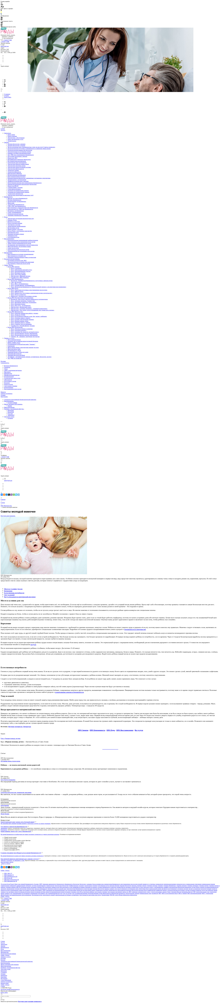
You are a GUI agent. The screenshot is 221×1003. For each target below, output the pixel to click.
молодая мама (5, 862)
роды (78, 892)
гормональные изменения (8, 885)
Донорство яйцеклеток (14, 172)
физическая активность (118, 893)
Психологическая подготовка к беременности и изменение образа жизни (29, 148)
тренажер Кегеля (176, 892)
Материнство (8, 252)
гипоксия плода (181, 884)
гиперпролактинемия (169, 884)
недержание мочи (133, 889)
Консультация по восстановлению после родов (21, 242)
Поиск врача (11, 134)
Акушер (36, 884)
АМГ (40, 884)
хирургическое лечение (132, 893)
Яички (121, 895)
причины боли (142, 890)
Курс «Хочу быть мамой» (18, 274)
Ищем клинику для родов (15, 229)
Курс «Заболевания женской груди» (21, 270)
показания (49, 890)
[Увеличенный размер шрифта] (2, 7)
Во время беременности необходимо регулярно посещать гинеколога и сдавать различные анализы (30, 834)
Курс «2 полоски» (16, 268)
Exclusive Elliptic (12, 402)
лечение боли (30, 889)
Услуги (3, 943)
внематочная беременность (112, 884)
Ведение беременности (14, 200)
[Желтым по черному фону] (1, 12)
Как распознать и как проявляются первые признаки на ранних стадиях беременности (85, 887)
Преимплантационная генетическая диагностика (22, 184)
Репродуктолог (8, 384)
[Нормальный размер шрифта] (2, 5)
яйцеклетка (126, 895)
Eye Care (10, 413)
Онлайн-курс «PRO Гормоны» (20, 277)
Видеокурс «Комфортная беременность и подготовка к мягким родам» (32, 280)
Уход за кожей (9, 595)
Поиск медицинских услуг (15, 139)
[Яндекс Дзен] (4, 86)
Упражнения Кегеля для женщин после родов (21, 251)
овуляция (164, 889)
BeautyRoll (11, 412)
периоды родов (5, 890)
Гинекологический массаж (15, 214)
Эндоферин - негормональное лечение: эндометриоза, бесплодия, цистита (29, 357)
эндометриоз (75, 895)
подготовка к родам (28, 890)
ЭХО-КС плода (114, 895)
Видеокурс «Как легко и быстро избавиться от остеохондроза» (29, 299)
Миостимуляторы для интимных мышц (19, 246)
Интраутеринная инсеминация (17, 175)
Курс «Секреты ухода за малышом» (21, 324)
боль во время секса (98, 884)
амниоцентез (52, 884)
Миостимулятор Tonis (14, 349)
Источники (4, 978)
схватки (164, 892)
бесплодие (76, 884)
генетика (152, 884)
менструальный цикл (60, 889)
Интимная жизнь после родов (10, 761)
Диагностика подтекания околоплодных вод (21, 218)
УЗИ (194, 892)
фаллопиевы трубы (97, 893)
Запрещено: (4, 828)
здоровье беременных (169, 885)
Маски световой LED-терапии (13, 404)
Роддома (3, 958)
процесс (164, 890)
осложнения (196, 889)
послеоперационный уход (60, 890)
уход (61, 893)
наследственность (122, 889)
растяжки (11, 892)
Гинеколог (7, 367)
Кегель (123, 887)
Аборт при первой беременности (24, 884)
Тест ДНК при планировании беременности (21, 155)
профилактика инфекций (154, 890)
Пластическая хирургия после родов (18, 249)
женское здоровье (136, 885)
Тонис (169, 892)
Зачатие (6, 142)
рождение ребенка (88, 892)
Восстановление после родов (12, 389)
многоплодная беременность (75, 889)
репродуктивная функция (53, 892)
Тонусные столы (9, 416)
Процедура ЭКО (12, 158)
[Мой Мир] (7, 495)
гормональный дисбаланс (23, 885)
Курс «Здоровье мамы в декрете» (20, 318)
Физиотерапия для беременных (17, 201)
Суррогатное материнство (15, 193)
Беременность (8, 197)
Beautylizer (11, 410)
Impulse (10, 406)
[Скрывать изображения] (1, 19)
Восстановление (9, 238)
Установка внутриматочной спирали (18, 192)
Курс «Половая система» (18, 273)
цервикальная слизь (145, 893)
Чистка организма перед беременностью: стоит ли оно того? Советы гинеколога (31, 147)
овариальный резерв (155, 889)
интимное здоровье (36, 887)
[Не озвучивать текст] (1, 25)
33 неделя (3, 884)
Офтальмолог (8, 379)
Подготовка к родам (10, 381)
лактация (3, 889)
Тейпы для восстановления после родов (19, 243)
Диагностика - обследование (16, 138)
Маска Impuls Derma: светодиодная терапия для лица (23, 347)
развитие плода (200, 890)
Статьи (3, 941)
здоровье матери (204, 885)
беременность (69, 884)
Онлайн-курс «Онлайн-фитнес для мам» (23, 325)
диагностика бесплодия (61, 885)
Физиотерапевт (8, 387)
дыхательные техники (90, 885)
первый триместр (212, 889)
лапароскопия (10, 889)
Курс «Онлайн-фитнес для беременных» (23, 285)
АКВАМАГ (11, 415)
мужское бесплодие (98, 889)
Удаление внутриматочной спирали (18, 190)
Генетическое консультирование (17, 162)
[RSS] (1, 498)
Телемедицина (12, 141)
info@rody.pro (5, 46)
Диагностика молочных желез (16, 165)
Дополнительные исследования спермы (19, 151)
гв (149, 884)
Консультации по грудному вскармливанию (20, 254)
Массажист (7, 372)
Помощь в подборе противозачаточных (19, 153)
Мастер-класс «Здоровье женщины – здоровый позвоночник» (29, 308)
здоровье (160, 885)
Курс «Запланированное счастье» (21, 271)
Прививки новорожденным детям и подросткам (22, 257)
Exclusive (10, 418)
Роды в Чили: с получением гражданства (20, 231)
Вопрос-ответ (5, 983)
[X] (9, 495)
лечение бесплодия (20, 889)
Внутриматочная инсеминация (17, 161)
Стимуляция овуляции (14, 189)
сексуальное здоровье (100, 892)
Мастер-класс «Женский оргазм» (20, 276)
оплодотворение (172, 889)
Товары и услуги (9, 338)
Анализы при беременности (16, 204)
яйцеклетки (133, 895)
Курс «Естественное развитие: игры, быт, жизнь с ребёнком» (29, 316)
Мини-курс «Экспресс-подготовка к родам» (24, 296)
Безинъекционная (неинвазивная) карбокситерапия (23, 240)
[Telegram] (4, 81)
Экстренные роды (37, 895)
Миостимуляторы (9, 407)
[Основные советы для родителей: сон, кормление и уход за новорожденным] (44, 573)
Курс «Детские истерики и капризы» (22, 329)
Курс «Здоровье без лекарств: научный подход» (25, 332)
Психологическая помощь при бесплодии (20, 150)
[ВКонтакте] (4, 80)
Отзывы (3, 974)
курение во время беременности (208, 887)
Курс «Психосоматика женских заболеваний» (24, 335)
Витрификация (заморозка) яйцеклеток (19, 159)
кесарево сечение (131, 887)
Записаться (7, 133)
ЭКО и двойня (182, 893)
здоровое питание (152, 885)
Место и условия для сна (13, 589)
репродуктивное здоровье (68, 892)
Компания (4, 971)
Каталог (3, 960)
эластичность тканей (49, 895)
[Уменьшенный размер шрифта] (1, 3)
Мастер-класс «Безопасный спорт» (21, 307)
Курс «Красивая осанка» (18, 304)
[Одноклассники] (4, 83)
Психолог (7, 383)
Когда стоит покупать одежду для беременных (150, 887)
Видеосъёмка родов (13, 228)
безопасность (60, 884)
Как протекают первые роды (50, 887)
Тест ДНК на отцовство (15, 358)
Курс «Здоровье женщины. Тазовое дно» (23, 301)
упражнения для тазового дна (39, 893)
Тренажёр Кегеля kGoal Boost (16, 355)
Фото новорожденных (14, 339)
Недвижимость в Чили (14, 350)
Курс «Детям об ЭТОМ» (18, 315)
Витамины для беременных (16, 211)
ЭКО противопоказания (194, 893)
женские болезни (114, 885)
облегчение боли (144, 889)
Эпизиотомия (105, 895)
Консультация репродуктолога (16, 176)
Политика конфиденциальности (10, 989)
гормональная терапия (208, 884)
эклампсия (155, 893)
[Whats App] (4, 84)
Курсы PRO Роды (13, 288)
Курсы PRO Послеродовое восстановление (20, 297)
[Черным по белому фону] (1, 10)
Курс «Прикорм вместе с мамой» (20, 322)
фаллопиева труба (85, 893)
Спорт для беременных (14, 212)
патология (203, 889)
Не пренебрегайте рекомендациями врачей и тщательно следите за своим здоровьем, (26, 823)
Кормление (8, 591)
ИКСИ (18, 887)
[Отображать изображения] (2, 17)
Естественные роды (13, 237)
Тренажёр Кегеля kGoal (14, 353)
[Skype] (16, 495)
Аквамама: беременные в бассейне (18, 215)
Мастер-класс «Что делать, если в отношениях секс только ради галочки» (32, 310)
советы (11, 862)
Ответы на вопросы (6, 981)
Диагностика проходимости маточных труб (20, 195)
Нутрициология (9, 376)
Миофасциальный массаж (11, 375)
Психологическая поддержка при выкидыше (21, 262)
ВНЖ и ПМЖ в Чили (14, 343)
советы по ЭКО (126, 892)
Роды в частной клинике (15, 223)
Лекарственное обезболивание (17, 226)
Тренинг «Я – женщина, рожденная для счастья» (25, 336)
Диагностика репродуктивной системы (19, 167)
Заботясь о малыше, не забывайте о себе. (13, 860)
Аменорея (45, 884)
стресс (148, 892)
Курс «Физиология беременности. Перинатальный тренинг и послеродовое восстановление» (38, 287)
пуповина (193, 890)
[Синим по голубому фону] (1, 14)
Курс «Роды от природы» (18, 294)
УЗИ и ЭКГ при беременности (17, 206)
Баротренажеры (9, 401)
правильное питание (102, 890)
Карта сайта (4, 992)
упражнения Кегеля (53, 893)
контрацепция (173, 887)
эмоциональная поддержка (63, 895)
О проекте (4, 972)
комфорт (166, 887)
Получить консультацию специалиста (30, 1001)
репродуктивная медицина (22, 892)
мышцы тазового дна (110, 889)
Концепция (181, 887)
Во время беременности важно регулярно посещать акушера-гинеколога (22, 856)
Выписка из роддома (14, 221)
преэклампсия (121, 890)
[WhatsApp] (14, 495)
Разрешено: (4, 829)
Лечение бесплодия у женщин (16, 144)
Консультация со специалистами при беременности (23, 207)
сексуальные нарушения (114, 892)
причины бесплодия (132, 890)
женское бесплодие (125, 885)
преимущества (112, 890)
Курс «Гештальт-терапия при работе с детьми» (24, 313)
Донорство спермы (13, 170)
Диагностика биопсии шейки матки (18, 164)
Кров (197, 887)
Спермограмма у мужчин (15, 187)
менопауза (51, 889)
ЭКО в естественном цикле (170, 893)
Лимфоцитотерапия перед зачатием (18, 181)
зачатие (144, 885)
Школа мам (11, 203)
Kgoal (12, 884)
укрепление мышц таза (202, 892)
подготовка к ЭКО (40, 890)
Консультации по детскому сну (17, 256)
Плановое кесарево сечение (16, 234)
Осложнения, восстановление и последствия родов (23, 245)
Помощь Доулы (12, 220)
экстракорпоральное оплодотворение (20, 895)
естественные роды (103, 885)
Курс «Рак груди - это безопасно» (21, 305)
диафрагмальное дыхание (76, 885)
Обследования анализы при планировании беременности (25, 183)
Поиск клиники (12, 136)
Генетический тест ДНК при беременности (20, 209)
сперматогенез (142, 892)
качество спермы (116, 887)
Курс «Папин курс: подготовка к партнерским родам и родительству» (31, 293)
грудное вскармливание (39, 885)
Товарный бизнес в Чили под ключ (18, 352)
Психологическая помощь (12, 259)
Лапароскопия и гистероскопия (17, 179)
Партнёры (4, 977)
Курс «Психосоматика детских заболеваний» (24, 333)
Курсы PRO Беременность (15, 279)
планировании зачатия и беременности (69, 692)
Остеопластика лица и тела (12, 378)
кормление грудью (190, 887)
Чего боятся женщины (8, 780)
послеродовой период (89, 890)
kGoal (8, 884)
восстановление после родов (129, 884)
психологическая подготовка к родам (178, 890)
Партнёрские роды (13, 232)
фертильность (107, 893)
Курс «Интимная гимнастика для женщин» (24, 302)
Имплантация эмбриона (15, 173)
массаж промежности (41, 889)
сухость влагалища (156, 892)
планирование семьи (16, 890)
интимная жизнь (25, 887)
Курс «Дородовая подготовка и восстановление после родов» (29, 290)
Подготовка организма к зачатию (17, 156)
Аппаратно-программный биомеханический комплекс (20, 399)
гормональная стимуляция (193, 884)
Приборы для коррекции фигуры (14, 409)
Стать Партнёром (6, 980)
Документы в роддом (14, 224)
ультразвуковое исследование (21, 893)
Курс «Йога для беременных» (19, 284)
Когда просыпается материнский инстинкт (20, 597)
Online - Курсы (8, 265)
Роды (6, 217)
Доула (6, 369)
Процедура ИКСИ (13, 186)
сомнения (134, 892)
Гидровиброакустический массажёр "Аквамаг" (21, 344)
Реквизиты (4, 975)
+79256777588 (7, 40)
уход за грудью (67, 893)
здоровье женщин (181, 885)
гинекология (159, 884)
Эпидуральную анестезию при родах (90, 895)
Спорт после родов (13, 248)
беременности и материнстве (135, 629)
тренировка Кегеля (186, 892)
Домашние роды (12, 235)
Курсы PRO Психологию (15, 327)
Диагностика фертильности (16, 169)
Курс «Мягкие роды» (17, 291)
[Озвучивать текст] (2, 23)
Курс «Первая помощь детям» (20, 321)
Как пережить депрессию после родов (19, 263)
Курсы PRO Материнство (15, 311)
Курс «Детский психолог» (18, 330)
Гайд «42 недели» (16, 282)
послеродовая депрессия (75, 890)
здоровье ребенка (11, 887)
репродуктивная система (38, 892)
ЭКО (159, 893)
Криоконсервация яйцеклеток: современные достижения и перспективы (29, 178)
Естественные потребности (14, 593)
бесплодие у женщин (86, 884)
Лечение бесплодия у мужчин (16, 145)
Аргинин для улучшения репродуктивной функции (23, 341)
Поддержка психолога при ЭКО (17, 260)
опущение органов (182, 889)
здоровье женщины (193, 885)
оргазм (191, 889)
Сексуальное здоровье (10, 386)
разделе (33, 644)
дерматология (50, 885)
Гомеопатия (11, 346)
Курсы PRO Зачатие (14, 266)
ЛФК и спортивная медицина (13, 370)
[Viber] (11, 495)
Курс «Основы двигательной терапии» (22, 319)
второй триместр (143, 884)
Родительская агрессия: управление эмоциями (16, 792)
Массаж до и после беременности (17, 198)
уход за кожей (76, 893)
